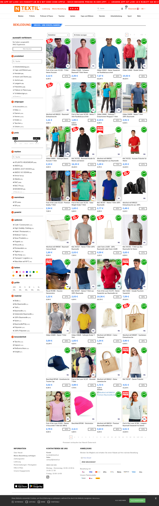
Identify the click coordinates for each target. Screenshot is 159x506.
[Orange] (13, 276)
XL (39, 287)
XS (20, 287)
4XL (26, 290)
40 (115, 437)
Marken (20, 16)
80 (130, 437)
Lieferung (46, 9)
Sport (130, 16)
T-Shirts (32, 16)
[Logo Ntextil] (27, 8)
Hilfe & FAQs (18, 468)
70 (127, 437)
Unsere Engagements (22, 471)
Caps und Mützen (87, 16)
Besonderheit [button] (20, 337)
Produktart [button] (19, 56)
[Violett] (23, 272)
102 (141, 35)
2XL (14, 290)
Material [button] (17, 296)
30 (112, 437)
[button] (122, 9)
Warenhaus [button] (19, 197)
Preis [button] (16, 133)
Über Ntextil (18, 453)
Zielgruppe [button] (19, 102)
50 (119, 437)
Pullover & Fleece (46, 16)
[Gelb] (37, 272)
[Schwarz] (27, 276)
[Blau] (27, 272)
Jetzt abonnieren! (89, 462)
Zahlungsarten (19, 459)
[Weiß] (17, 276)
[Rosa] (20, 272)
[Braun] (20, 276)
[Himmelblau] (30, 272)
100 (138, 437)
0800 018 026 (51, 465)
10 (104, 437)
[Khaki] (23, 276)
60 (123, 437)
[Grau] (30, 276)
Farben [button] (17, 268)
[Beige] (13, 272)
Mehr (139, 16)
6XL (38, 290)
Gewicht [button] (17, 212)
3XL (20, 290)
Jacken (72, 16)
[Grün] (34, 272)
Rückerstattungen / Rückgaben (25, 465)
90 (134, 437)
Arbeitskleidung (116, 16)
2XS (14, 287)
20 (108, 437)
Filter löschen (27, 49)
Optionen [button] (18, 220)
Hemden (102, 16)
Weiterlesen (96, 498)
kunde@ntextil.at (52, 455)
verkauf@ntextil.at (53, 460)
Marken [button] (17, 152)
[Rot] (17, 272)
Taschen (61, 16)
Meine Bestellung (59, 9)
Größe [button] (17, 283)
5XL (32, 290)
